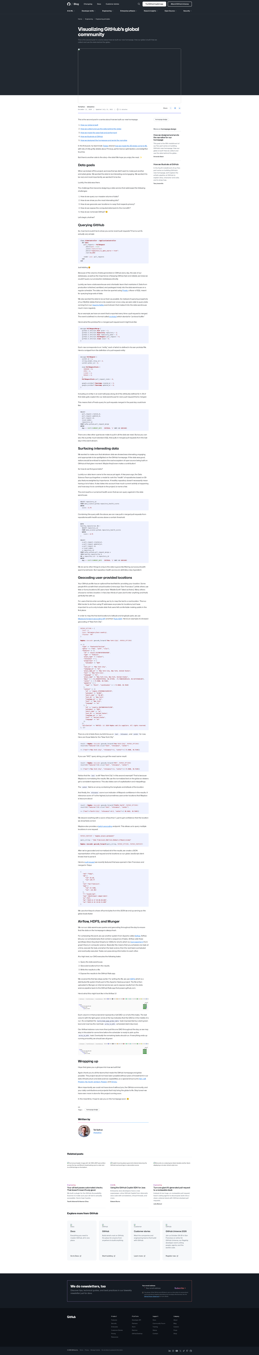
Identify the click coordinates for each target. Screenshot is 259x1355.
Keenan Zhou (84, 1201)
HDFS (132, 979)
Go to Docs (74, 1256)
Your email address (148, 1285)
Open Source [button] (170, 11)
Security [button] (186, 11)
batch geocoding (105, 826)
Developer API (136, 1320)
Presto (125, 290)
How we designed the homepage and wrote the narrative (103, 140)
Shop (175, 1333)
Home (80, 19)
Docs (154, 1320)
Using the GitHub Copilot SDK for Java (127, 1187)
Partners (134, 1323)
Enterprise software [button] (127, 11)
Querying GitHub (91, 225)
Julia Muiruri (157, 1204)
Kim (140, 1079)
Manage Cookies (95, 1350)
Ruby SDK (118, 619)
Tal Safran (81, 107)
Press (175, 1330)
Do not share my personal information (112, 1350)
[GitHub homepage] (68, 4)
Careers (176, 1327)
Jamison (96, 1082)
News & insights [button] (150, 11)
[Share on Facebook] (175, 108)
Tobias (105, 146)
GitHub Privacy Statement (151, 1296)
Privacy (87, 1350)
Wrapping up (88, 1061)
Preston (81, 1082)
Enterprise (114, 1327)
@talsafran (90, 107)
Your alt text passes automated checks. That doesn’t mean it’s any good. (85, 1188)
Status (155, 1330)
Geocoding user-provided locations (105, 578)
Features (114, 1320)
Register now (171, 1256)
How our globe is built (89, 125)
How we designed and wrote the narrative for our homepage (166, 137)
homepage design (92, 1109)
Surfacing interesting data (98, 448)
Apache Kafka (98, 305)
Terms (81, 1350)
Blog (76, 4)
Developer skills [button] (88, 11)
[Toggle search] (139, 4)
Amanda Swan (158, 156)
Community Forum (159, 1323)
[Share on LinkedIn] (179, 108)
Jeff (144, 1079)
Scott (90, 1082)
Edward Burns (115, 1201)
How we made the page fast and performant (98, 133)
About (175, 1320)
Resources (114, 1337)
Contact (155, 1333)
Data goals (86, 165)
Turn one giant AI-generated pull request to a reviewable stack (171, 1188)
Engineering (89, 19)
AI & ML (113, 1185)
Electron (134, 1330)
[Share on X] (170, 108)
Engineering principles (103, 19)
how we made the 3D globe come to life (131, 146)
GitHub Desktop (137, 1333)
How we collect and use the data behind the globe (100, 129)
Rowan (104, 1082)
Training (155, 1327)
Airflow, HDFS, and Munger (99, 921)
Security (114, 1323)
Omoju (114, 1082)
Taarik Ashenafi (72, 1201)
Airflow (137, 936)
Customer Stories (117, 1330)
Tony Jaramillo (158, 183)
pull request (90, 862)
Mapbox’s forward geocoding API (91, 619)
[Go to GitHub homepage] (71, 1317)
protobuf (112, 316)
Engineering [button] (107, 11)
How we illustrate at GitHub (91, 136)
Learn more (138, 1256)
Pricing (113, 1333)
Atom (134, 1327)
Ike (86, 1082)
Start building (107, 1256)
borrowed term (137, 942)
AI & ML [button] (70, 11)
